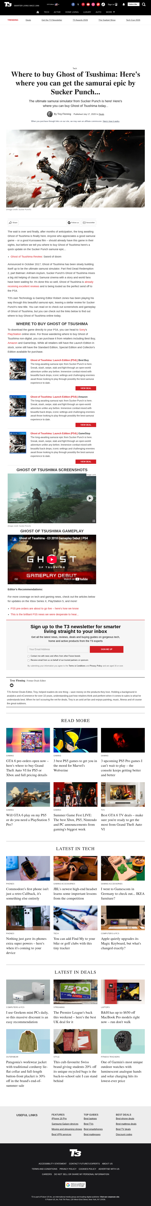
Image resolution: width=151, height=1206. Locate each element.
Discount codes (124, 1134)
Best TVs (88, 1124)
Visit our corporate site (109, 1197)
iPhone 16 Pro (59, 1118)
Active (57, 12)
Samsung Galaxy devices (65, 1124)
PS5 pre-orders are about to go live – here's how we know (45, 608)
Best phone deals (125, 1118)
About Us (107, 1163)
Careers (47, 1174)
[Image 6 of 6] (90, 498)
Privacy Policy (96, 666)
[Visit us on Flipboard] (98, 4)
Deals (28, 20)
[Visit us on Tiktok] (103, 4)
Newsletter (90, 223)
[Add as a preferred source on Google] (75, 1185)
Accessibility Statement (53, 1163)
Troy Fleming (64, 114)
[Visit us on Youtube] (88, 4)
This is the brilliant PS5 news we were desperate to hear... (45, 614)
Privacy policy (68, 1169)
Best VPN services (61, 1134)
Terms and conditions (44, 1169)
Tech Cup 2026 (133, 20)
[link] (18, 370)
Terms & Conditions (77, 666)
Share (15, 223)
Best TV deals (123, 1129)
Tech (46, 12)
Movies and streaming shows (67, 1129)
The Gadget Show (107, 20)
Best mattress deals (126, 1124)
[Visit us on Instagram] (93, 4)
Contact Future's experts (84, 1163)
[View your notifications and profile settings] (124, 4)
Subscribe (133, 4)
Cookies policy (87, 1169)
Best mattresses (92, 1134)
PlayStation (14, 334)
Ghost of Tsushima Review (26, 256)
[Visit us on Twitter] (78, 4)
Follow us (75, 223)
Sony (82, 329)
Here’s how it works (111, 121)
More (109, 12)
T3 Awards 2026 (80, 20)
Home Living (72, 12)
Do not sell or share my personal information (81, 1174)
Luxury (87, 12)
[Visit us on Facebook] (73, 4)
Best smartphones (93, 1129)
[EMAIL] (12, 685)
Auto (98, 12)
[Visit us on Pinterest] (83, 4)
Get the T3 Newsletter (52, 20)
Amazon (12, 342)
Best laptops (90, 1118)
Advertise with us (109, 1169)
